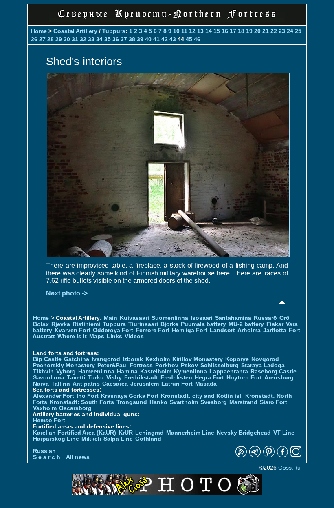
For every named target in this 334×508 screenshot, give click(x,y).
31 (75, 39)
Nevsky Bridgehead (244, 433)
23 (282, 31)
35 (107, 39)
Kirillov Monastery (197, 359)
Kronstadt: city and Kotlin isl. (202, 396)
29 (58, 39)
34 (99, 39)
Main (110, 318)
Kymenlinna (190, 371)
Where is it (72, 336)
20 (257, 31)
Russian (44, 451)
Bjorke (169, 324)
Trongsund (131, 402)
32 (83, 39)
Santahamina (233, 318)
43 (172, 39)
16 (225, 31)
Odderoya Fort (113, 330)
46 (197, 39)
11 (184, 31)
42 (164, 39)
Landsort (222, 330)
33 (91, 39)
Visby (114, 378)
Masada (206, 384)
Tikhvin (43, 371)
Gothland (148, 439)
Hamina (127, 371)
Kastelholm (155, 371)
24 (290, 31)
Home (39, 31)
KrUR (126, 433)
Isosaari (202, 318)
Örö (284, 318)
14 (208, 31)
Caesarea (115, 384)
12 (192, 31)
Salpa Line (118, 439)
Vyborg (66, 371)
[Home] (167, 20)
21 (265, 31)
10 (176, 31)
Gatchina (76, 359)
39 (140, 39)
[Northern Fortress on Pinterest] (269, 456)
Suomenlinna (170, 318)
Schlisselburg (219, 365)
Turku (96, 378)
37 (124, 39)
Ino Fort (88, 396)
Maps (96, 336)
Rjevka (60, 324)
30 (67, 39)
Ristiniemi (86, 324)
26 (34, 39)
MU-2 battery (246, 324)
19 (249, 31)
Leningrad (149, 433)
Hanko (158, 402)
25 (298, 31)
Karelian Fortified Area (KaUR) (74, 433)
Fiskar (274, 324)
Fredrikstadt (141, 378)
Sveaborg (213, 402)
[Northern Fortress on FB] (282, 456)
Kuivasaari (134, 318)
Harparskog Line (56, 439)
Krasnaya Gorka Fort (129, 396)
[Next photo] (168, 254)
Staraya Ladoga (263, 365)
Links (114, 336)
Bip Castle (47, 359)
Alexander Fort (53, 396)
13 (200, 31)
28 (50, 39)
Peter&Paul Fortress (125, 365)
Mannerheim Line (190, 433)
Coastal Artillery (75, 31)
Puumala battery (203, 324)
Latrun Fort (177, 384)
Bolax (41, 324)
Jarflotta (274, 330)
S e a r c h (46, 457)
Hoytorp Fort (244, 378)
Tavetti (76, 378)
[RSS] (241, 456)
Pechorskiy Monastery (64, 365)
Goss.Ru (289, 468)
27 (42, 39)
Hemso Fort (49, 420)
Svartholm (184, 402)
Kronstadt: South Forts (82, 402)
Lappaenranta (228, 371)
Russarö (265, 318)
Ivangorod (106, 359)
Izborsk (133, 359)
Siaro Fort (273, 402)
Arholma (249, 330)
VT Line (283, 433)
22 (273, 31)
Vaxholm (45, 408)
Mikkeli (91, 439)
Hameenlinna (96, 371)
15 (216, 31)
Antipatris (86, 384)
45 (189, 39)
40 (148, 39)
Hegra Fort (209, 378)
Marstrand (243, 402)
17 (233, 31)
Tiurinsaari (143, 324)
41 (156, 39)
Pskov (189, 365)
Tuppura (113, 31)
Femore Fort (152, 330)
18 (241, 31)
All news (78, 457)
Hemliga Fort (189, 330)
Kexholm (157, 359)
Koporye (237, 359)
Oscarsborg (75, 408)
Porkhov (166, 365)
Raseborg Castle (273, 371)
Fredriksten (176, 378)
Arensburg (279, 378)
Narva (41, 384)
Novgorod (265, 359)
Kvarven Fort (72, 330)
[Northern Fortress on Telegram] (255, 456)
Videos (134, 336)
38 (132, 39)
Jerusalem (144, 384)
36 (115, 39)
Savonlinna (48, 378)
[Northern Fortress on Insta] (296, 456)
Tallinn (60, 384)
